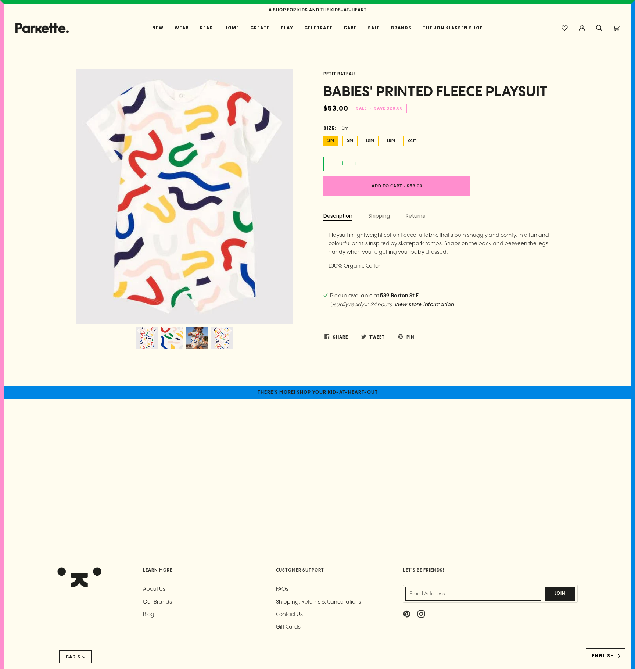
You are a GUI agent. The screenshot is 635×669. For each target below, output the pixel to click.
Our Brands (157, 602)
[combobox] (605, 655)
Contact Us (289, 614)
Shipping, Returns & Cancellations (318, 602)
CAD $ (72, 657)
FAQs (282, 589)
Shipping (379, 215)
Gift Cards (288, 627)
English (603, 656)
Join (560, 593)
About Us (154, 589)
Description (337, 215)
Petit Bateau (339, 74)
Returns (415, 215)
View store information (424, 304)
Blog (148, 614)
